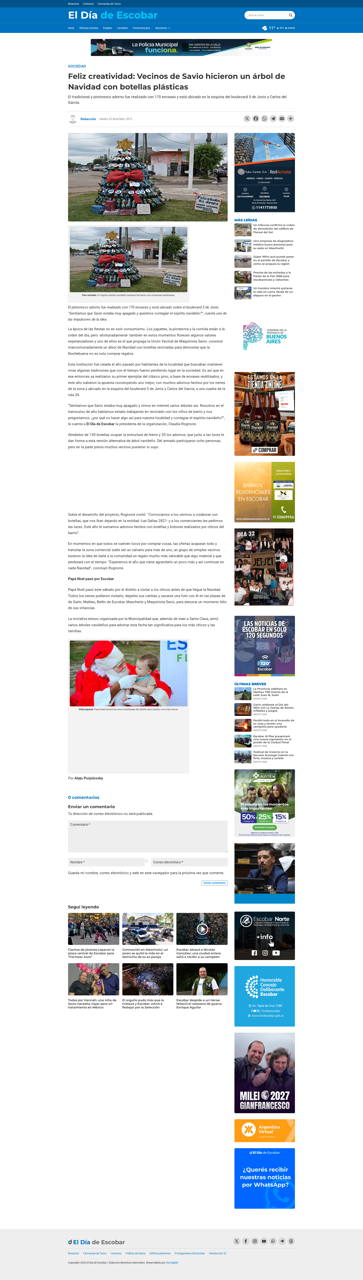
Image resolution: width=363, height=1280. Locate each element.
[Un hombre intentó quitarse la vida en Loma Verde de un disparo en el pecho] (242, 293)
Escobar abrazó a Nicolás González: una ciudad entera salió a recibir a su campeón (198, 953)
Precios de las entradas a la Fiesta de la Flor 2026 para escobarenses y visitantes (272, 276)
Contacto (88, 3)
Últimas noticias (88, 28)
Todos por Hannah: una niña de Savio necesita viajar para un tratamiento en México (92, 1003)
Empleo (107, 28)
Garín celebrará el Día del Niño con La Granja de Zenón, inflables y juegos (273, 707)
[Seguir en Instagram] (255, 1241)
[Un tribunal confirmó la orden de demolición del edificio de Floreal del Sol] (242, 229)
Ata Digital (172, 1262)
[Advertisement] (148, 481)
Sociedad (77, 66)
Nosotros (73, 3)
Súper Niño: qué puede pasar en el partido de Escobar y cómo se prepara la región (273, 260)
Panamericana (141, 28)
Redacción (88, 119)
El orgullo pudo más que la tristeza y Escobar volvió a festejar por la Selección (143, 1003)
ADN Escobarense (160, 1253)
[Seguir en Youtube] (264, 1241)
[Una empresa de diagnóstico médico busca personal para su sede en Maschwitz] (242, 245)
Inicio (71, 28)
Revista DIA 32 (217, 1253)
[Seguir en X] (236, 1241)
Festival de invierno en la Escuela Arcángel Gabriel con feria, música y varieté (273, 755)
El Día (113, 15)
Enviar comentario (215, 882)
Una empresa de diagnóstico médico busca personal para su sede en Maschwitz (273, 244)
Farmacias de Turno (109, 3)
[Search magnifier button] (290, 15)
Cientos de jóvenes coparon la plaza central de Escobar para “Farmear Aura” (91, 953)
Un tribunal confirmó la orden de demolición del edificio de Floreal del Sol (274, 229)
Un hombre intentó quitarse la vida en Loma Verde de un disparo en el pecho (273, 292)
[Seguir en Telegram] (282, 1241)
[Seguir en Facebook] (246, 1241)
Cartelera (122, 28)
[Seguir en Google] (291, 1241)
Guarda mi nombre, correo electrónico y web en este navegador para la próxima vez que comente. (146, 873)
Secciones (161, 28)
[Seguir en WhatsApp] (273, 1241)
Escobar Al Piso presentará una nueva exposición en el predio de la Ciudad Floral (272, 739)
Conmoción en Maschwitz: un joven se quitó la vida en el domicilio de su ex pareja (145, 953)
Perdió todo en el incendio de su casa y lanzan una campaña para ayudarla (273, 723)
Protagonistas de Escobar (190, 1253)
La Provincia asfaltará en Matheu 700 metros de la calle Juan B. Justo (270, 691)
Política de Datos (135, 1253)
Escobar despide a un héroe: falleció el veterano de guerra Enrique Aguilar (199, 1003)
